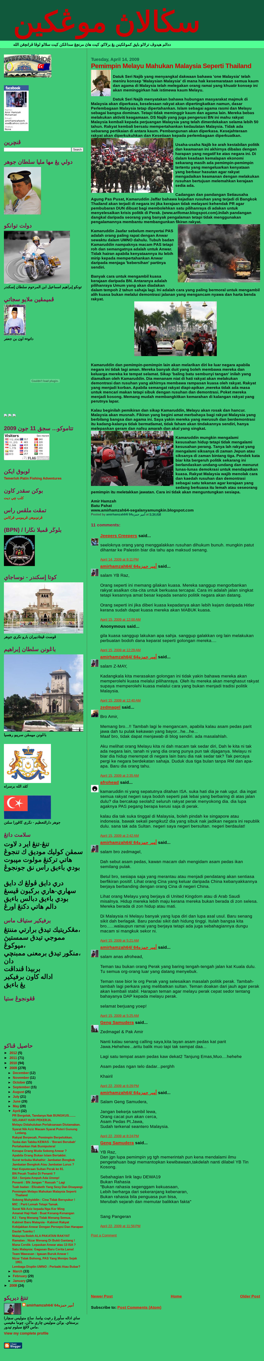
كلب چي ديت (14, 498)
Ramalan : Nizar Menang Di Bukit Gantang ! (43, 1240)
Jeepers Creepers (118, 535)
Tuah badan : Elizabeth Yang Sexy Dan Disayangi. (47, 1187)
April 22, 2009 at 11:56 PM (120, 1226)
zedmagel (110, 707)
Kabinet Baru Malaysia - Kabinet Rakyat (40, 1222)
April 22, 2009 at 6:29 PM (119, 1086)
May (16, 1106)
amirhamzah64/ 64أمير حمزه (128, 566)
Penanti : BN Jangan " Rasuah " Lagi (38, 1182)
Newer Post (102, 1296)
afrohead (109, 782)
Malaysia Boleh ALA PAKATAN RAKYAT (41, 1236)
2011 (13, 1058)
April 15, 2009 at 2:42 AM (119, 836)
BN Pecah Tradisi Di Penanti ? (33, 1173)
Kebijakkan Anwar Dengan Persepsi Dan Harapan (47, 1226)
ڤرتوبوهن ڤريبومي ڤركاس (23, 518)
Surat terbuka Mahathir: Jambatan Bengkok (43, 1160)
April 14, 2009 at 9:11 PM (119, 559)
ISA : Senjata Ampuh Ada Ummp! (35, 1178)
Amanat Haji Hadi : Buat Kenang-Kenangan (43, 1213)
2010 (13, 1063)
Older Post (250, 1296)
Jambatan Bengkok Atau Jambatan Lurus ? (43, 1164)
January (19, 1281)
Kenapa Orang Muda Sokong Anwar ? (39, 1151)
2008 (13, 1286)
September (22, 1087)
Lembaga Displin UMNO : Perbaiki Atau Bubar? (46, 1266)
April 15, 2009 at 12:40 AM (120, 700)
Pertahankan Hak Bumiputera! (33, 1146)
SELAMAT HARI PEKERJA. (32, 1120)
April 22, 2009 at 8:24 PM (119, 1136)
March (18, 1271)
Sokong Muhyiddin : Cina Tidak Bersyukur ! (43, 1199)
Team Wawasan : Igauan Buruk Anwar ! (40, 1254)
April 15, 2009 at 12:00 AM (120, 620)
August (19, 1092)
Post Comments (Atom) (139, 1307)
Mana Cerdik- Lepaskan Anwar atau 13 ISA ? (44, 1244)
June (17, 1101)
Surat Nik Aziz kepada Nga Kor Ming (38, 1209)
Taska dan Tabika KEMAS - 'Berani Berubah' (44, 1142)
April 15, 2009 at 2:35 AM (119, 776)
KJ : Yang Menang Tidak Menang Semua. (41, 1217)
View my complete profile (26, 1333)
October (19, 1082)
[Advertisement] (122, 1263)
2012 (13, 1053)
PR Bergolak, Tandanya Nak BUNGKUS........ (43, 1115)
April (17, 1111)
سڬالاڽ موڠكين (106, 22)
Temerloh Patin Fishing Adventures (32, 478)
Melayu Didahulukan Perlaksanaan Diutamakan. (46, 1124)
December (21, 1073)
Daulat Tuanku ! (23, 1231)
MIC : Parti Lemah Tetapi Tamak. (35, 1204)
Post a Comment (104, 1235)
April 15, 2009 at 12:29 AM (120, 650)
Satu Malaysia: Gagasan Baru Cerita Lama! (43, 1249)
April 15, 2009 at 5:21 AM (119, 941)
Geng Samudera (117, 1022)
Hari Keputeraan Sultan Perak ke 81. (38, 1169)
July (16, 1096)
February (20, 1276)
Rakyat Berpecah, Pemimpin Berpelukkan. (42, 1137)
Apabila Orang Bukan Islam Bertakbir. (39, 1155)
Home (176, 1296)
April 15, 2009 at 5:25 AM (119, 1016)
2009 (13, 1068)
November (21, 1077)
